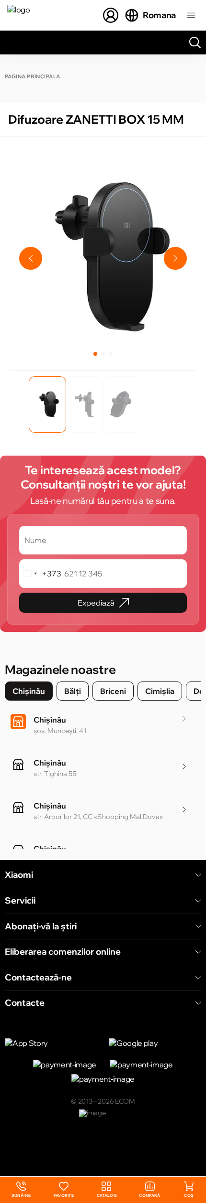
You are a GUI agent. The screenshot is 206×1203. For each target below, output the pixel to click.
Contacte (25, 1003)
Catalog (106, 1195)
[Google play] (155, 1043)
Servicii (20, 900)
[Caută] (195, 42)
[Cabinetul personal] (110, 15)
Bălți (72, 691)
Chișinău (28, 691)
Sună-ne (21, 1190)
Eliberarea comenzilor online (63, 952)
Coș (189, 1195)
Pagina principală (32, 76)
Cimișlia (159, 691)
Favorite (64, 1195)
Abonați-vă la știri (41, 926)
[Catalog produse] (191, 15)
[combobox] (40, 573)
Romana (159, 15)
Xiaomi (19, 875)
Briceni (113, 691)
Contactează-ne (38, 977)
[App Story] (51, 1043)
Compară (149, 1195)
